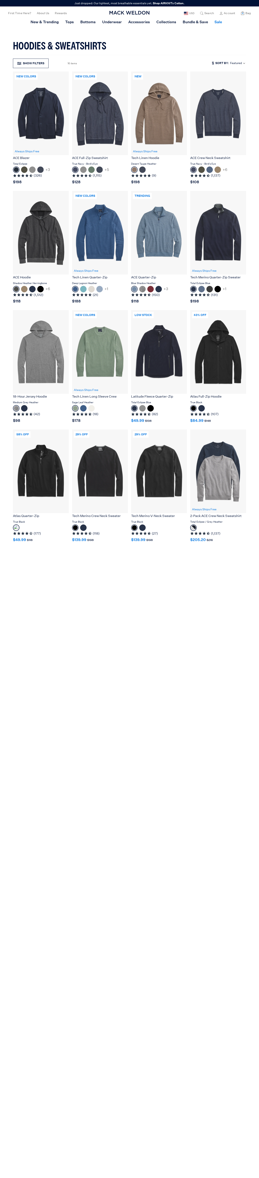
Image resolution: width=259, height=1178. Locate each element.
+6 (225, 169)
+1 (106, 289)
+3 (47, 169)
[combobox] (229, 63)
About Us (43, 13)
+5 (106, 169)
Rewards (61, 13)
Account (229, 13)
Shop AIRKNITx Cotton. (169, 3)
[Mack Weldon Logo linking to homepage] (129, 13)
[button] (207, 13)
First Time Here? (19, 13)
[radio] (16, 169)
